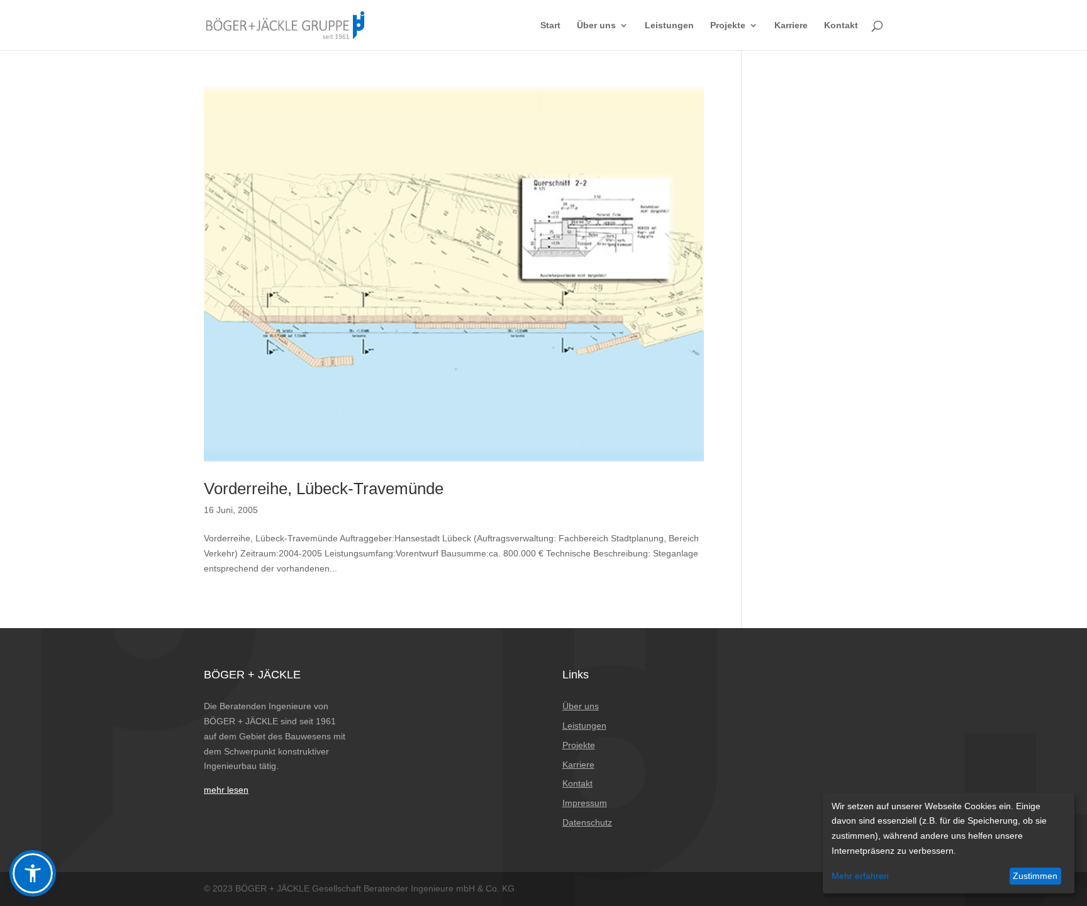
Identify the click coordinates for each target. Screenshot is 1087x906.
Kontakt (841, 25)
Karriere (791, 25)
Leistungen (669, 25)
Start (550, 25)
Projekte (727, 25)
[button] (33, 873)
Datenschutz (587, 822)
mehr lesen (226, 790)
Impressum (584, 803)
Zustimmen (1035, 876)
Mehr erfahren (860, 876)
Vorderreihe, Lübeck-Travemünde (323, 488)
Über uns (596, 25)
